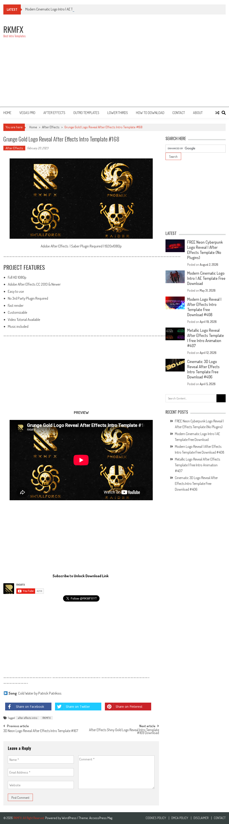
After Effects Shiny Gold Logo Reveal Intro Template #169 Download (124, 732)
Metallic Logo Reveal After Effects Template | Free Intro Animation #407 (205, 338)
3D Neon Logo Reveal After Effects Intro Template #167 (40, 731)
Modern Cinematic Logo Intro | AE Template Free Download (65, 9)
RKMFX (46, 718)
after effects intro (27, 718)
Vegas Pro (27, 112)
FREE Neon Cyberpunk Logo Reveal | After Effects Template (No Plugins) (205, 250)
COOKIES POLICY (156, 818)
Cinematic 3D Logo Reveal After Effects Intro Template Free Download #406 (203, 369)
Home (7, 112)
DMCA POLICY (179, 818)
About (198, 112)
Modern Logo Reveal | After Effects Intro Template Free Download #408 (204, 307)
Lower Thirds (117, 112)
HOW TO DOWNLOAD (150, 112)
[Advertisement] (148, 63)
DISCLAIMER (200, 818)
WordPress (69, 818)
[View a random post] (217, 112)
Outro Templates (86, 112)
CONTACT (178, 112)
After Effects (54, 112)
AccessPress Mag (100, 818)
